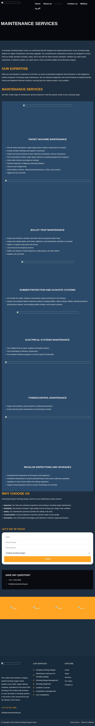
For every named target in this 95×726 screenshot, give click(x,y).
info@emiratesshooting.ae (11, 713)
